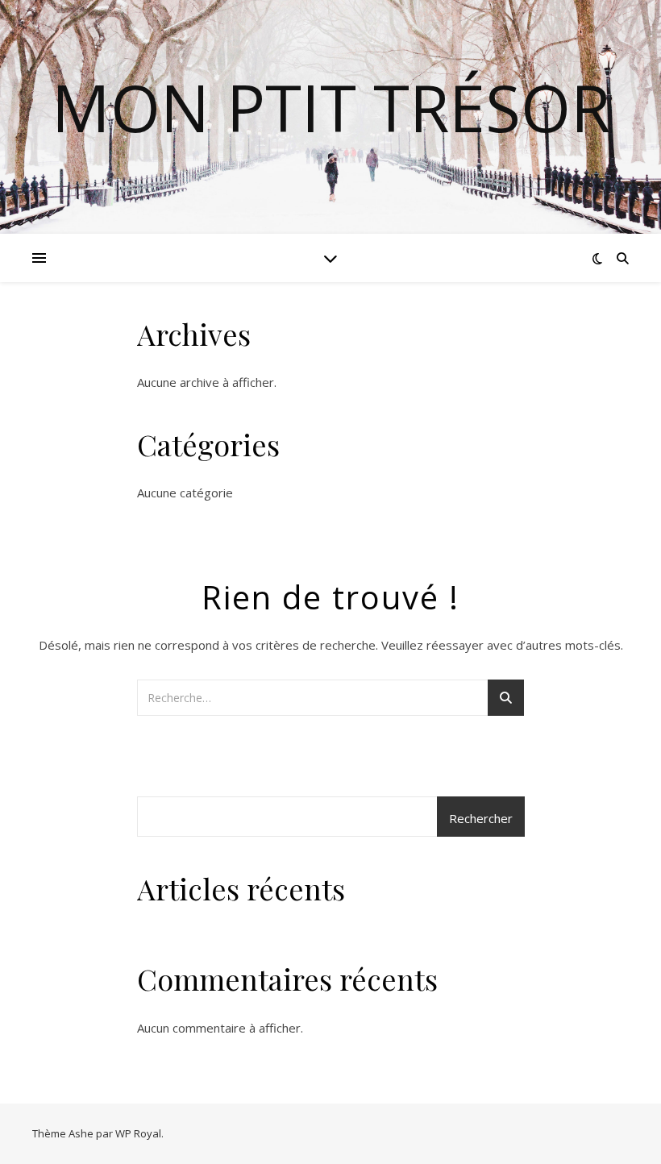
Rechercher (481, 818)
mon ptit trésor (331, 107)
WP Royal (138, 1133)
